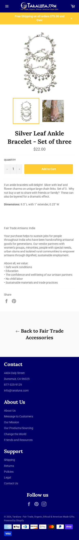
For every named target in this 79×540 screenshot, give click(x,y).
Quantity (10, 160)
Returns (9, 465)
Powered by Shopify (14, 520)
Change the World (15, 434)
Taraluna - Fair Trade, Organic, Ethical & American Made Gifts (43, 516)
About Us (10, 410)
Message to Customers (18, 416)
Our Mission (11, 422)
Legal (7, 477)
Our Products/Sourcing (18, 428)
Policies (9, 471)
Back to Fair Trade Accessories (42, 334)
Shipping (9, 459)
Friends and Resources (18, 440)
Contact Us (11, 483)
